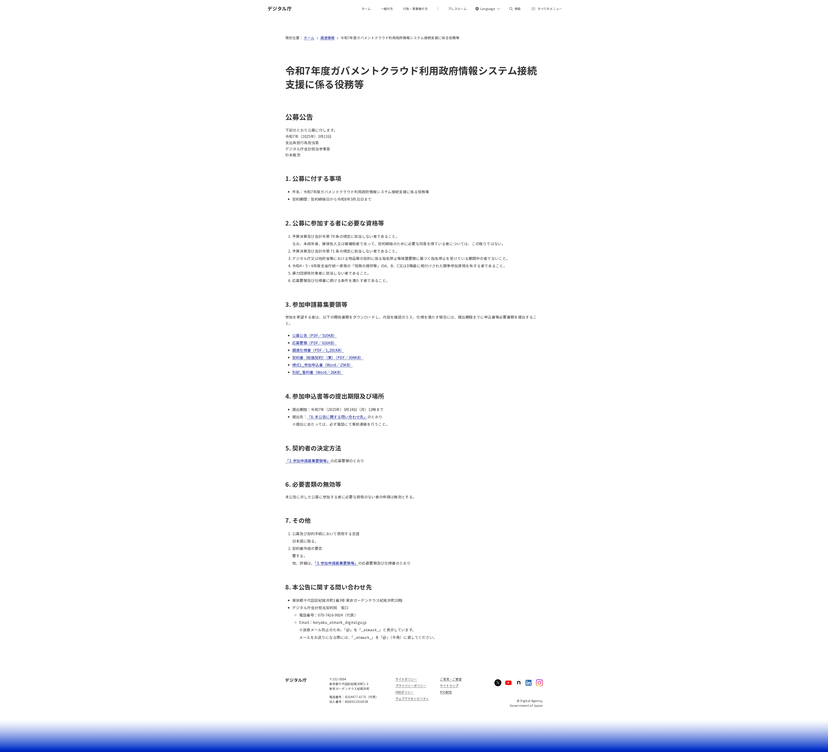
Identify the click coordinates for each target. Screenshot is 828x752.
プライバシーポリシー (410, 685)
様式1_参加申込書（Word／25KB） (322, 364)
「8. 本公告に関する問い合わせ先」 (337, 416)
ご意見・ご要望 (451, 679)
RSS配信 (446, 692)
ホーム (309, 37)
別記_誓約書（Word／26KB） (317, 372)
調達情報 (327, 37)
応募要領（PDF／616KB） (314, 342)
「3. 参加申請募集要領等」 (308, 460)
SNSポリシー (404, 692)
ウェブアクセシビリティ (412, 698)
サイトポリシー (406, 679)
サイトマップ (449, 685)
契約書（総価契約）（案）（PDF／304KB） (327, 357)
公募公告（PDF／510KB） (314, 335)
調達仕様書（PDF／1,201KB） (318, 350)
